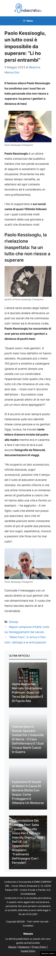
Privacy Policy (39, 946)
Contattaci (28, 925)
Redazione (24, 946)
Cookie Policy (28, 951)
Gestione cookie (47, 953)
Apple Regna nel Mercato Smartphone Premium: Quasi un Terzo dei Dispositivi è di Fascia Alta (27, 692)
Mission (12, 946)
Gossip (13, 622)
